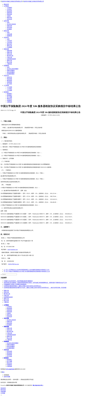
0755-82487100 (10, 369)
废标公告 (6, 298)
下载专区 (6, 302)
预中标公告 (7, 293)
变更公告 (6, 292)
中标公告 (6, 295)
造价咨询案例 (11, 346)
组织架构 (9, 308)
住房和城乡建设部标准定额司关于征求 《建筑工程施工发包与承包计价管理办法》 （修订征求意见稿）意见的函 (35, 287)
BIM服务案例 (10, 348)
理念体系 (9, 351)
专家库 (9, 313)
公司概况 (6, 305)
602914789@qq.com (13, 264)
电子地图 (9, 361)
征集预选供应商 (8, 297)
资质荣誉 (9, 354)
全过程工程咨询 (11, 320)
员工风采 (9, 356)
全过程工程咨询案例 (12, 343)
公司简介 (9, 306)
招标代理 (9, 321)
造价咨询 (9, 323)
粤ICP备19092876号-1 (38, 385)
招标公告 (6, 290)
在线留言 (9, 364)
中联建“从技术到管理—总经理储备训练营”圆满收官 (18, 281)
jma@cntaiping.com (13, 249)
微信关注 (9, 363)
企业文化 (6, 349)
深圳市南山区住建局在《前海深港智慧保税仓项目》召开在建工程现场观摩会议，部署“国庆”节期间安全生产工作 (35, 282)
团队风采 (9, 315)
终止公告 (6, 300)
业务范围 (6, 318)
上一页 (26, 269)
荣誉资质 (9, 311)
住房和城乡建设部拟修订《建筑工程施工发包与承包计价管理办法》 (23, 286)
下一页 (27, 271)
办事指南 (9, 366)
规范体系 (9, 353)
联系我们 (6, 358)
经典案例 (6, 341)
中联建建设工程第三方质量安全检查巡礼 (15, 284)
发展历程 (9, 310)
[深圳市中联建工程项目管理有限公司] (22, 1)
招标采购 (6, 326)
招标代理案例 (11, 344)
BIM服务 (9, 324)
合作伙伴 (9, 316)
